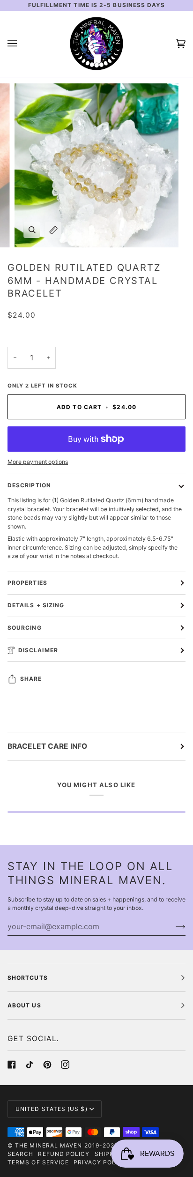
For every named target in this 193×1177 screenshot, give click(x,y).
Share (31, 678)
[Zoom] (32, 230)
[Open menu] (21, 44)
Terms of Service (38, 1162)
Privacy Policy (100, 1162)
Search (20, 1153)
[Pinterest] (47, 1064)
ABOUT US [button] (24, 1005)
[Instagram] (65, 1064)
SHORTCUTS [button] (27, 977)
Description (29, 485)
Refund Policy (63, 1153)
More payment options (37, 461)
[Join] (173, 926)
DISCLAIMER (38, 650)
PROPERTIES (27, 582)
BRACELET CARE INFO (47, 746)
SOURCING (24, 627)
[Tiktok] (29, 1064)
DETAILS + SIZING (35, 605)
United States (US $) (51, 1108)
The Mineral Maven (48, 1145)
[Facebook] (11, 1064)
